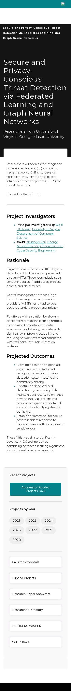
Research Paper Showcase (31, 594)
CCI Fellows (20, 642)
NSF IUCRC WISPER (26, 626)
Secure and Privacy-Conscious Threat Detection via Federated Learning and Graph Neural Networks (31, 32)
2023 (17, 530)
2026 (17, 520)
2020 (17, 540)
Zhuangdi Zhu (36, 242)
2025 (32, 520)
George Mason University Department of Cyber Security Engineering (40, 246)
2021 (48, 530)
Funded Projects (24, 578)
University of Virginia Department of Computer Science (38, 234)
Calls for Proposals (25, 562)
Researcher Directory (27, 610)
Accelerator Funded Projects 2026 (35, 489)
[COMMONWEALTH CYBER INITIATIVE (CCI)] (28, 16)
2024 (49, 520)
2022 (33, 530)
